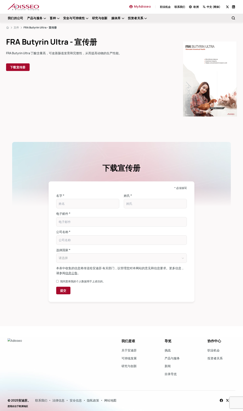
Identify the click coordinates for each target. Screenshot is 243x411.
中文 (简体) (213, 7)
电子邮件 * (63, 214)
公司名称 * (63, 232)
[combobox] (214, 6)
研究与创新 (100, 18)
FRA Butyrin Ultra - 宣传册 (40, 27)
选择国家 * (63, 250)
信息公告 (71, 273)
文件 (16, 27)
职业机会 (165, 7)
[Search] (233, 18)
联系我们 (179, 7)
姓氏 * (128, 196)
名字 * (60, 196)
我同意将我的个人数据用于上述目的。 (82, 281)
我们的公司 (15, 18)
